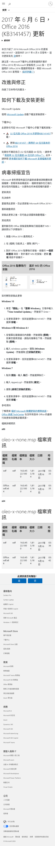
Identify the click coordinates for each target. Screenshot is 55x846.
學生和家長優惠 (8, 693)
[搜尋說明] (9, 3)
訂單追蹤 (6, 653)
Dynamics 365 (8, 724)
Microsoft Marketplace (11, 773)
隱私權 (17, 837)
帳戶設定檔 (7, 635)
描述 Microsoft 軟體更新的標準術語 (29, 410)
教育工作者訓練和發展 (11, 689)
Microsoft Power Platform (12, 778)
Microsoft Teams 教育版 (11, 675)
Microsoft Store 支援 (10, 644)
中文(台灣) (11, 821)
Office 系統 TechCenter (13, 414)
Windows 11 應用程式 (10, 622)
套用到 (7, 40)
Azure (5, 720)
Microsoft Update (15, 114)
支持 (4, 9)
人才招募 (6, 800)
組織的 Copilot (8, 604)
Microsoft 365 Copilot (10, 738)
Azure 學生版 (7, 698)
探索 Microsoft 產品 (10, 618)
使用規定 (25, 837)
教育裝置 (6, 671)
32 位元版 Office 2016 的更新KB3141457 (30, 133)
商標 (31, 837)
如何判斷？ (28, 71)
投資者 (5, 813)
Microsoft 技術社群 (9, 769)
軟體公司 (6, 782)
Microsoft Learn (8, 760)
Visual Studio (7, 787)
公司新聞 (6, 804)
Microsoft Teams (9, 742)
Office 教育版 (7, 684)
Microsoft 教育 (8, 666)
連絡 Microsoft (8, 837)
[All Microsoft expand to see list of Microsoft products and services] (3, 3)
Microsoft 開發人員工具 (11, 755)
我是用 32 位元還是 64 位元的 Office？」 (25, 155)
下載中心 (6, 640)
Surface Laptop (8, 600)
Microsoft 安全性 (9, 715)
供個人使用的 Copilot (10, 609)
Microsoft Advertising (10, 733)
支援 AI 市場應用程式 (10, 764)
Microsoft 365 (8, 613)
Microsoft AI (7, 711)
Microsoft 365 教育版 (10, 680)
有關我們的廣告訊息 (42, 837)
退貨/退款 (6, 649)
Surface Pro (7, 595)
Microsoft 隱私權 (9, 809)
